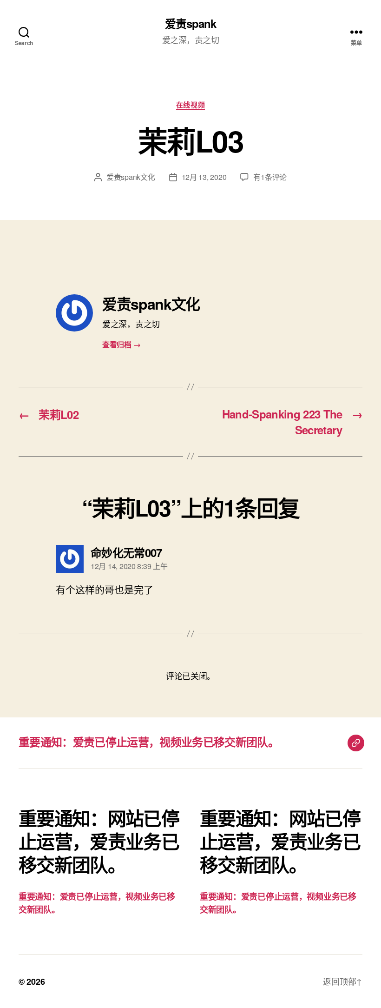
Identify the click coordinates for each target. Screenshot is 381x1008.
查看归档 (121, 344)
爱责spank (190, 23)
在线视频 (190, 105)
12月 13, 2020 (204, 177)
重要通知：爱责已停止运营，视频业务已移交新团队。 (149, 741)
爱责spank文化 (130, 177)
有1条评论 (270, 177)
